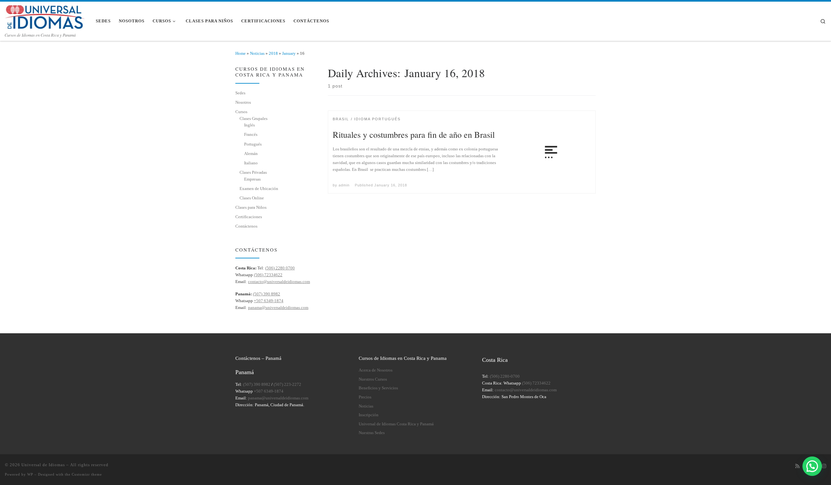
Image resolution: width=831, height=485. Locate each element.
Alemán (251, 153)
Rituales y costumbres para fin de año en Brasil (414, 134)
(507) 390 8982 (266, 293)
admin (344, 185)
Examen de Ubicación (259, 188)
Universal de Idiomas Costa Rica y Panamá (396, 424)
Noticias (257, 53)
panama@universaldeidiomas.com (278, 307)
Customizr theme (87, 474)
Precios (365, 397)
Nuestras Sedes (372, 433)
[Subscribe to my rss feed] (797, 466)
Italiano (251, 162)
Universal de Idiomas (43, 464)
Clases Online (252, 197)
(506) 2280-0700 (505, 376)
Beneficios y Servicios (378, 388)
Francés (250, 134)
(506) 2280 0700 (280, 268)
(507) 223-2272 (287, 384)
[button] (812, 466)
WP (30, 474)
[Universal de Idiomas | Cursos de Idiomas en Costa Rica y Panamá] (45, 15)
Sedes (240, 92)
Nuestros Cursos (373, 379)
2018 (273, 53)
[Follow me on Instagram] (824, 466)
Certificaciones (248, 216)
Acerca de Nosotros (375, 370)
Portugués (253, 144)
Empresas (252, 179)
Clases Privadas (253, 172)
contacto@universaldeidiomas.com (279, 281)
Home (240, 53)
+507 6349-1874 (268, 300)
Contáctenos (246, 226)
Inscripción (368, 415)
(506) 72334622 (268, 274)
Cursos (241, 111)
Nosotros (243, 102)
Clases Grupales (253, 118)
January (289, 53)
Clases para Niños (251, 207)
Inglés (249, 125)
